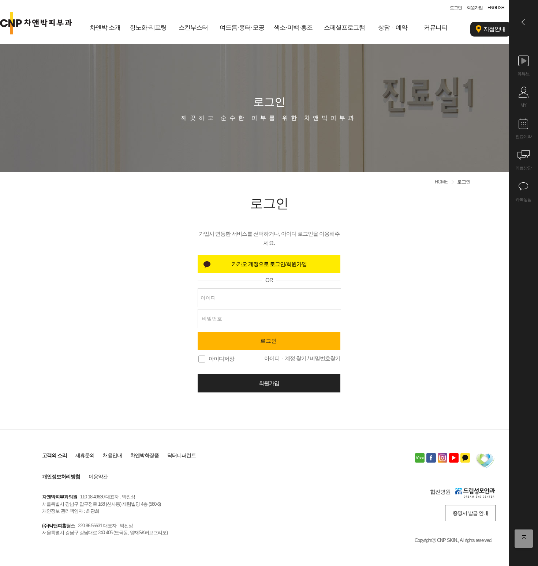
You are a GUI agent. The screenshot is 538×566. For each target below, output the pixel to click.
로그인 (456, 7)
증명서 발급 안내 (470, 513)
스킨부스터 (193, 27)
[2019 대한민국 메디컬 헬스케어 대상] (485, 462)
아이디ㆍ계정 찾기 (285, 358)
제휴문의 (84, 455)
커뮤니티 (435, 27)
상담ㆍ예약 (392, 27)
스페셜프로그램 (344, 27)
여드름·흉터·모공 (242, 27)
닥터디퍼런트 (181, 455)
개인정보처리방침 (61, 476)
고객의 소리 (54, 455)
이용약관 (98, 476)
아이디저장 (221, 359)
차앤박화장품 (144, 455)
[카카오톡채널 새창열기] (465, 458)
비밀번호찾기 (325, 358)
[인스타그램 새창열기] (442, 458)
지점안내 (494, 29)
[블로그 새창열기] (420, 458)
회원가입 (475, 7)
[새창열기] (269, 264)
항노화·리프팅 (148, 27)
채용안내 (112, 455)
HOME (441, 182)
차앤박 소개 (105, 27)
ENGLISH (495, 7)
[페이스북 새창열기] (431, 458)
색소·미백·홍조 (293, 27)
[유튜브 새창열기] (454, 458)
